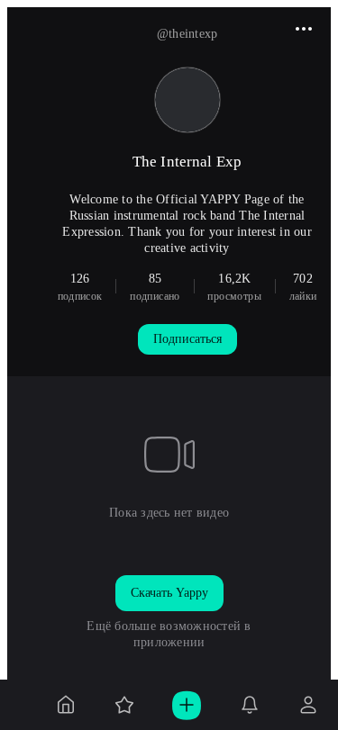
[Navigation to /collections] (124, 705)
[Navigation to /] (66, 705)
